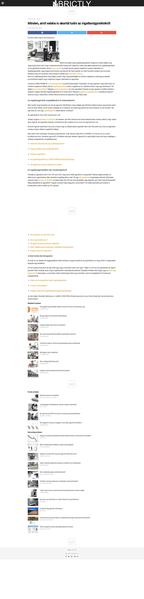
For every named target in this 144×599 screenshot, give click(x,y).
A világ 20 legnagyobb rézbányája (51, 508)
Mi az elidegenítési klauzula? (49, 361)
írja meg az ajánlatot (45, 180)
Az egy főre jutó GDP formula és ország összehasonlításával (60, 413)
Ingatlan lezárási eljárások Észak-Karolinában (55, 370)
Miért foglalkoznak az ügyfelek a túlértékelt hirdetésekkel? (52, 247)
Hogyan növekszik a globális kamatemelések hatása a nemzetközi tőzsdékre (65, 435)
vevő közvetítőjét (40, 89)
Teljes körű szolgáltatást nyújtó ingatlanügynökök (48, 280)
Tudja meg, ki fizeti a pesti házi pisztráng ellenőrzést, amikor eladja (62, 490)
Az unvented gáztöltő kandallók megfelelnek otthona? (58, 334)
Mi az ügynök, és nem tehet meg (42, 235)
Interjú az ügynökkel (37, 154)
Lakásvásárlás (31, 19)
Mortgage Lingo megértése (49, 352)
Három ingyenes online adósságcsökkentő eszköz (56, 527)
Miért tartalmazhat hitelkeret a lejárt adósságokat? (57, 445)
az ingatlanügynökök (55, 84)
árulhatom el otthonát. (47, 119)
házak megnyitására (61, 89)
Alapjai (39, 19)
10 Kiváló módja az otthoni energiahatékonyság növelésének (60, 343)
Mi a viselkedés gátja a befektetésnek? (53, 472)
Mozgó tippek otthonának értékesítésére (53, 316)
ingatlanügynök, (49, 111)
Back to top (72, 550)
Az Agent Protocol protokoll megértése (44, 244)
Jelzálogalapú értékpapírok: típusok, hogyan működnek (58, 404)
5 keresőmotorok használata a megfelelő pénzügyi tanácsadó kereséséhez (65, 518)
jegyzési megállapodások (89, 92)
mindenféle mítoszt (75, 74)
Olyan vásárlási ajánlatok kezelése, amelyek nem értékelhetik (60, 463)
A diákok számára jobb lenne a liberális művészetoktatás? (59, 481)
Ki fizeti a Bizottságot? (38, 286)
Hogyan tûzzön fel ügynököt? (41, 251)
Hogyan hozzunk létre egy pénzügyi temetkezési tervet (58, 454)
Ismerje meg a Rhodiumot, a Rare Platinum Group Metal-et (59, 499)
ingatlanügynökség (60, 86)
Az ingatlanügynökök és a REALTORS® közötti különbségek (52, 159)
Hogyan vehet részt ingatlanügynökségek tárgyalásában (50, 291)
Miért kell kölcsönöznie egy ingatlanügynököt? (47, 144)
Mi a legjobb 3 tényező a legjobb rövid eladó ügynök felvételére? (61, 423)
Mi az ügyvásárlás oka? (39, 240)
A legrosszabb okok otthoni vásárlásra (52, 325)
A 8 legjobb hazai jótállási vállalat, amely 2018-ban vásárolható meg (62, 307)
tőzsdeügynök (84, 177)
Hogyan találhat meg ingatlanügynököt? (44, 149)
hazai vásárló (56, 68)
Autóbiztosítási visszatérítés (49, 395)
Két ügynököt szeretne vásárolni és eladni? (46, 165)
